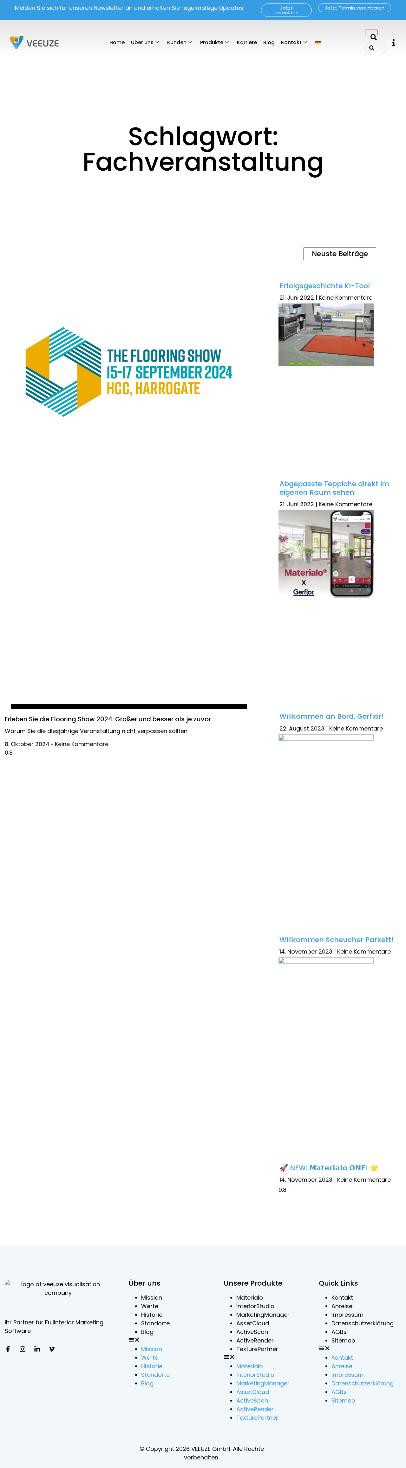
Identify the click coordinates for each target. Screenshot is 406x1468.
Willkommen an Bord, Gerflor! (331, 716)
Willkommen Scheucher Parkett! (336, 940)
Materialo (249, 1297)
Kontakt (291, 42)
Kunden (177, 42)
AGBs (339, 1332)
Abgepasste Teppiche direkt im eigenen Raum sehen (334, 488)
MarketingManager (263, 1315)
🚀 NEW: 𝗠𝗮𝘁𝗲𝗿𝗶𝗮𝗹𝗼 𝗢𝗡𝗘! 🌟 (328, 1168)
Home (117, 42)
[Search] (372, 49)
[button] (393, 42)
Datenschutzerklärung (362, 1323)
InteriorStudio (255, 1306)
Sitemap (343, 1340)
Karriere (247, 42)
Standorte (155, 1323)
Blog (269, 42)
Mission (151, 1297)
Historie (151, 1315)
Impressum (347, 1315)
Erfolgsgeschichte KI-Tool (324, 286)
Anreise (341, 1306)
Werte (149, 1306)
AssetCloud (252, 1323)
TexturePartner (257, 1349)
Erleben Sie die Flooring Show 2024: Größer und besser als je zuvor (108, 719)
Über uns (142, 42)
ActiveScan (252, 1332)
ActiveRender (255, 1340)
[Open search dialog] (371, 32)
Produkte (211, 42)
